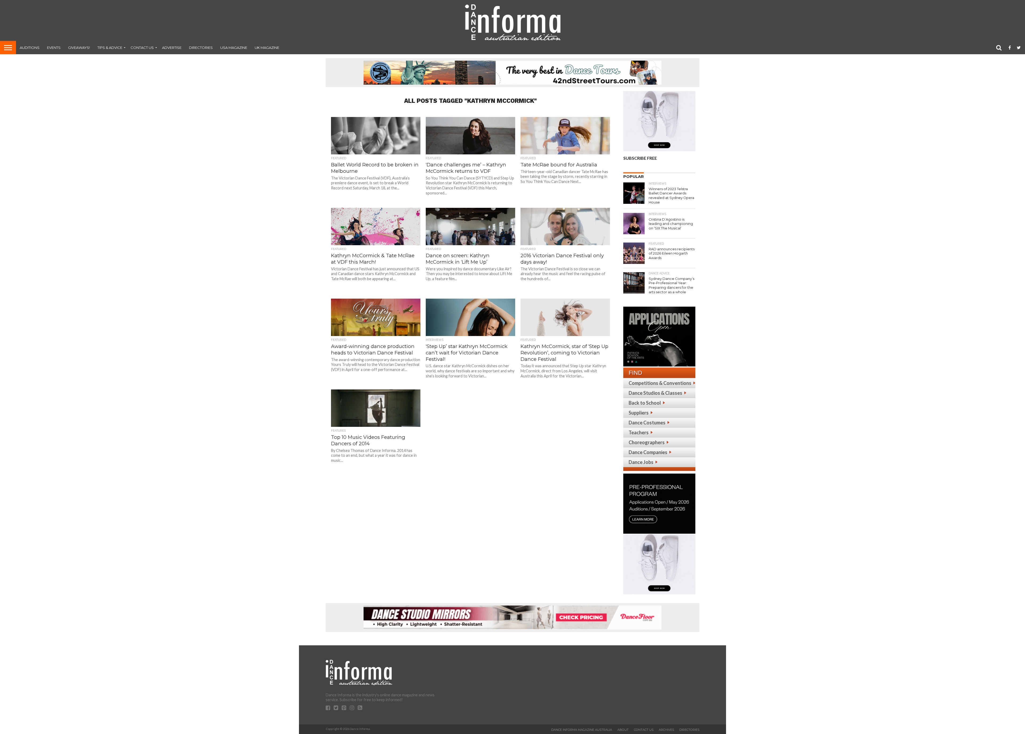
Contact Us (142, 47)
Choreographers (647, 442)
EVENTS (54, 47)
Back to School (645, 403)
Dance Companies (648, 452)
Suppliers (639, 413)
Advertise (172, 47)
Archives (666, 730)
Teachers (639, 432)
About (623, 730)
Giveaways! (79, 47)
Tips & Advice (109, 47)
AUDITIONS (30, 47)
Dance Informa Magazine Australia (581, 730)
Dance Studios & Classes (655, 393)
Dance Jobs (641, 462)
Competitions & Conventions (660, 383)
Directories (201, 47)
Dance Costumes (647, 422)
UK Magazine (267, 47)
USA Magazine (233, 47)
